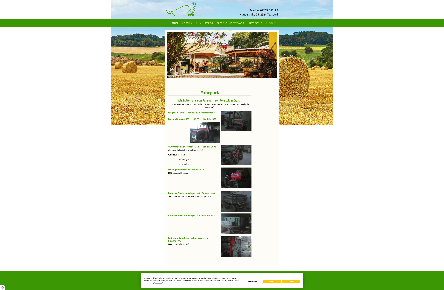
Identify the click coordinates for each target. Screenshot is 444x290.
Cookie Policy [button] (206, 280)
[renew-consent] (2, 287)
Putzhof (174, 23)
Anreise (216, 31)
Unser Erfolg (255, 23)
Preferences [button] (158, 283)
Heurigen (187, 23)
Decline (271, 281)
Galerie (228, 31)
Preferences (252, 281)
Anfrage (270, 23)
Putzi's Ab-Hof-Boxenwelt (230, 23)
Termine (209, 23)
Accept (291, 281)
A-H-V (198, 23)
